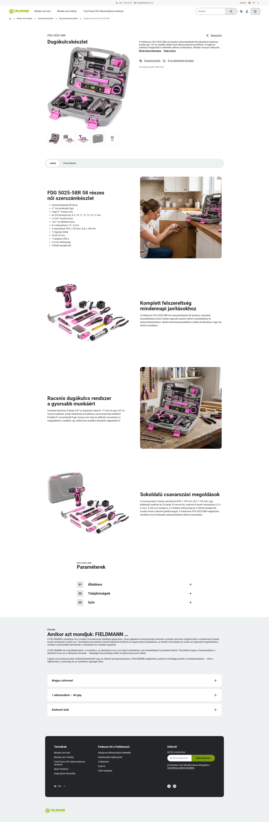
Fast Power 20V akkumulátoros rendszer (69, 763)
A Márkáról (103, 761)
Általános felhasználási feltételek (114, 752)
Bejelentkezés (203, 758)
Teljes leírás (170, 51)
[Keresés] (231, 11)
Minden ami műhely (24, 18)
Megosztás (216, 35)
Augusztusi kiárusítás (64, 773)
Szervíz (243, 3)
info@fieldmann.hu (145, 3)
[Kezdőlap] (10, 19)
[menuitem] (42, 11)
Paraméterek (69, 163)
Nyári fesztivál (61, 769)
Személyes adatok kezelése (180, 768)
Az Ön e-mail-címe (176, 752)
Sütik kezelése (105, 770)
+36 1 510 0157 (125, 3)
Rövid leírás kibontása (150, 51)
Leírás (53, 163)
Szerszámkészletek (45, 18)
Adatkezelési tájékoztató (110, 757)
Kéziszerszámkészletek (68, 18)
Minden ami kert (62, 752)
